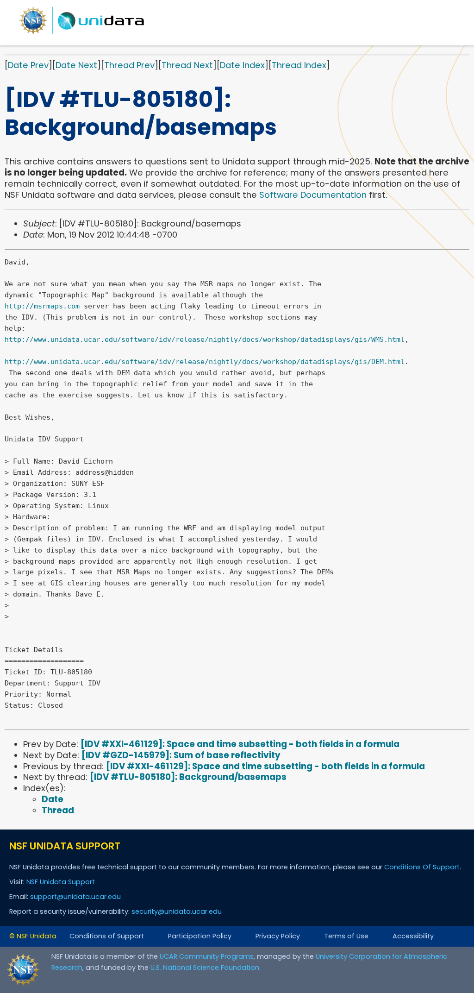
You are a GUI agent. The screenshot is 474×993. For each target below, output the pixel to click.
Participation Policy (199, 936)
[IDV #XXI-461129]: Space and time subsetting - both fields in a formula (240, 744)
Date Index (242, 65)
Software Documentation (313, 195)
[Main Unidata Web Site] (82, 33)
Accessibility (413, 936)
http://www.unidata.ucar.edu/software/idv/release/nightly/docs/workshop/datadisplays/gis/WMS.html (205, 339)
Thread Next (187, 65)
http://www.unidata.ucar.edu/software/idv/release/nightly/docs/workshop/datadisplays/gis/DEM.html (205, 362)
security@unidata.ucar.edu (176, 911)
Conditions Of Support (422, 867)
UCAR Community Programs (207, 956)
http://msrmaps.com (42, 306)
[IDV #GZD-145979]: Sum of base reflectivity (181, 755)
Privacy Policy (278, 936)
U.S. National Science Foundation (204, 967)
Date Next (76, 65)
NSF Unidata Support (60, 881)
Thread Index (299, 65)
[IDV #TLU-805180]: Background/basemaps (188, 777)
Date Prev (28, 65)
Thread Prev (129, 65)
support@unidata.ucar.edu (75, 896)
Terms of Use (346, 936)
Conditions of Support (106, 936)
